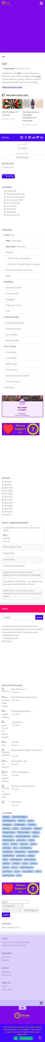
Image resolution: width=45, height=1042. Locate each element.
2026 (7, 481)
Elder (35, 835)
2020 (8, 496)
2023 (8, 487)
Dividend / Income (13, 287)
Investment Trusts (13, 305)
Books (9, 209)
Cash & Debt (11, 358)
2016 (8, 508)
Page (9, 234)
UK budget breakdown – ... (22, 710)
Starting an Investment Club (23, 785)
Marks (33, 843)
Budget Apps (8, 534)
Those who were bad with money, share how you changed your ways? (22, 585)
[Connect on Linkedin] (41, 137)
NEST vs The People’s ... (20, 771)
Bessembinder (8, 839)
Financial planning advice (14, 546)
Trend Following (27, 870)
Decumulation (13, 200)
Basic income (29, 858)
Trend (25, 862)
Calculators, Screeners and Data (19, 270)
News (9, 212)
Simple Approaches (26, 866)
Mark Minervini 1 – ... (19, 688)
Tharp (5, 843)
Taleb (31, 839)
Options (6, 827)
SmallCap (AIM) (12, 293)
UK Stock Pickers (8, 874)
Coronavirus (7, 835)
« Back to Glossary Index (12, 87)
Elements (7, 823)
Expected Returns (22, 835)
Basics (9, 191)
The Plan (9, 252)
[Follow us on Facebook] (29, 137)
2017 (8, 505)
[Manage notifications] (40, 1038)
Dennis (30, 854)
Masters (5, 866)
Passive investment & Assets (17, 375)
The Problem (11, 352)
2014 (7, 514)
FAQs (8, 275)
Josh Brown (7, 850)
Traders (14, 866)
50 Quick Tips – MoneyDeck (19, 258)
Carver (21, 819)
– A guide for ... (17, 721)
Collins (14, 843)
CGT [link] (19, 73)
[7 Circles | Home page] (9, 3)
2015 (8, 511)
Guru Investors (12, 334)
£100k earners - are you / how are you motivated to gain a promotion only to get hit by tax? (22, 574)
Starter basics (9, 540)
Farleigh (33, 862)
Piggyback (10, 299)
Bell (15, 846)
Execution (20, 854)
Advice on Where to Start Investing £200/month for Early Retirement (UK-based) (21, 554)
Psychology (9, 387)
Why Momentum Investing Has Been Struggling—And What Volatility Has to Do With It (21, 595)
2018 (8, 502)
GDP (5, 858)
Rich (19, 874)
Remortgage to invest (12, 527)
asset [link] (38, 76)
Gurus (9, 206)
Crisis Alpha (26, 827)
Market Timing (8, 831)
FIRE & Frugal (11, 363)
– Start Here (16, 246)
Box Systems (7, 870)
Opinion (37, 827)
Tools (30, 819)
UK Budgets (19, 823)
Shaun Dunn (9, 68)
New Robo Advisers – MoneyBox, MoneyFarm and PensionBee (31, 116)
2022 (8, 490)
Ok (16, 1038)
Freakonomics (8, 854)
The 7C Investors (13, 381)
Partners (32, 823)
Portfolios (11, 203)
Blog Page (10, 176)
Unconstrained (16, 858)
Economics (11, 215)
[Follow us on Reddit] (33, 137)
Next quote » (7, 640)
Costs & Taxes (11, 369)
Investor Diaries (19, 815)
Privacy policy (26, 1038)
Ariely (15, 827)
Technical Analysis (13, 328)
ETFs (8, 311)
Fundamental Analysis (15, 322)
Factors (35, 831)
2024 (7, 484)
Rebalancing (20, 850)
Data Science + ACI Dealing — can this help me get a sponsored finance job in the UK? (22, 563)
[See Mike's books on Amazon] (25, 137)
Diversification (8, 819)
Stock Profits (33, 850)
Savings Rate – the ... (19, 760)
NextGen (16, 862)
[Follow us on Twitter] (21, 137)
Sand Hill (6, 846)
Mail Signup (16, 801)
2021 (8, 493)
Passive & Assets (13, 194)
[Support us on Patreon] (37, 137)
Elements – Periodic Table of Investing (24, 264)
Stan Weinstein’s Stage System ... (25, 696)
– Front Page (13, 240)
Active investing (13, 197)
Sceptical (24, 843)
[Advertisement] (22, 29)
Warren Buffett (12, 340)
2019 (8, 499)
